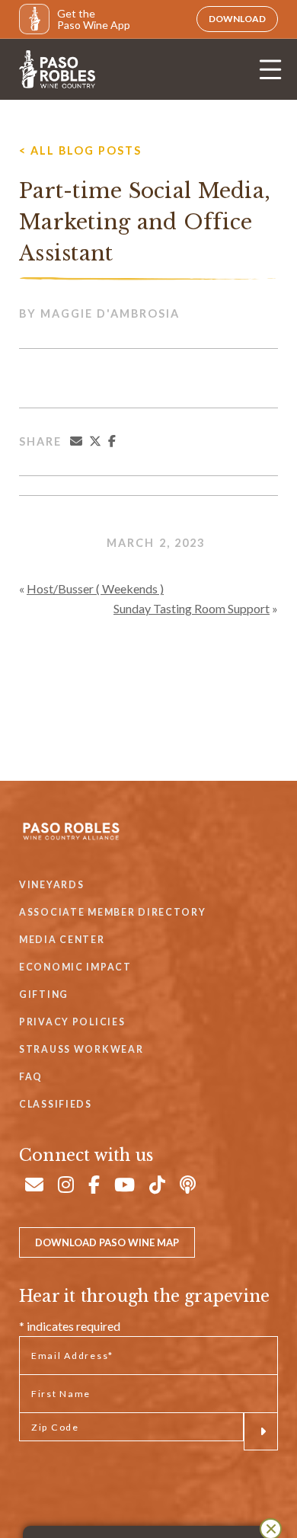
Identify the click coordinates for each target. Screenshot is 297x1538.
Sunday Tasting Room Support (191, 608)
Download (237, 18)
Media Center (62, 940)
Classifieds (55, 1104)
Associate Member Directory (112, 912)
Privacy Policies (72, 1022)
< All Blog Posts (80, 150)
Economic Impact (75, 967)
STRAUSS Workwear (81, 1049)
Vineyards (51, 885)
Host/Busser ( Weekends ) (95, 588)
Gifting (44, 994)
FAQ (31, 1077)
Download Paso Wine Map (107, 1242)
